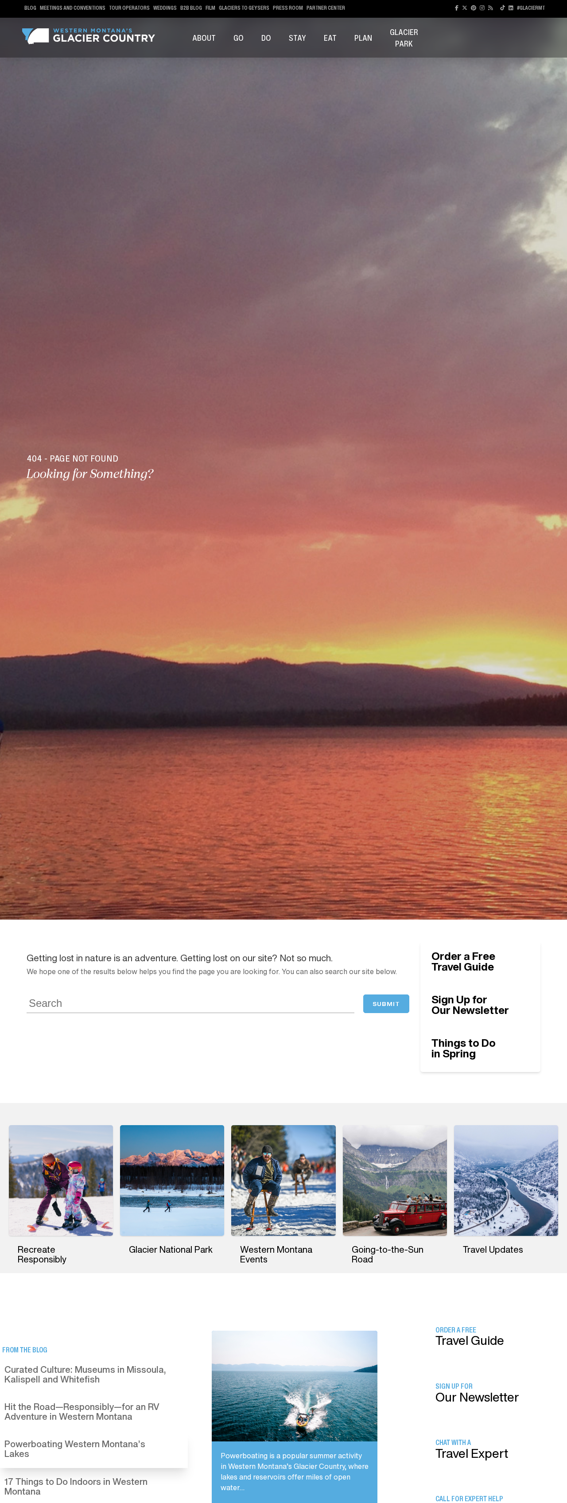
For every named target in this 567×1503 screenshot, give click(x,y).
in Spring (463, 1048)
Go (238, 37)
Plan (363, 37)
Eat (330, 37)
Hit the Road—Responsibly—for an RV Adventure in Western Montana (81, 1411)
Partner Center (326, 8)
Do (266, 37)
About (204, 37)
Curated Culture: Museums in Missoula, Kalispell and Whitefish (85, 1374)
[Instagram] (482, 8)
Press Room (288, 8)
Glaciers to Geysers (244, 8)
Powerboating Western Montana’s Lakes (74, 1448)
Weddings (165, 8)
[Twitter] (464, 8)
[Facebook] (456, 8)
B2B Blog (191, 8)
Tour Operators (129, 8)
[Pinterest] (473, 8)
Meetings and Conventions (72, 8)
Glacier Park (404, 37)
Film (210, 8)
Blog (30, 8)
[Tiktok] (502, 8)
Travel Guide (463, 961)
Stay (297, 37)
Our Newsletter (470, 1004)
